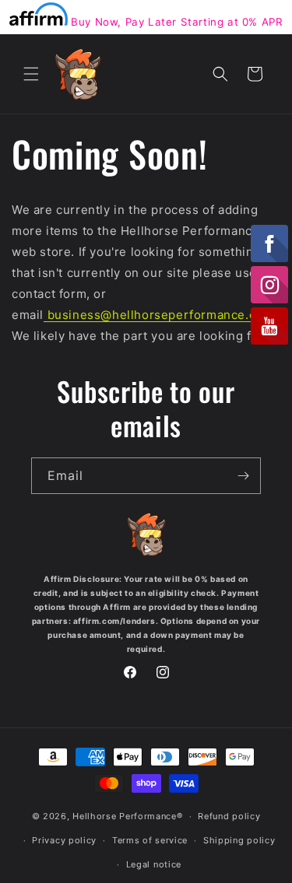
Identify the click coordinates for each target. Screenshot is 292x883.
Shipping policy (239, 840)
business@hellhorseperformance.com (158, 314)
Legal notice (153, 864)
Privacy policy (64, 840)
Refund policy (229, 816)
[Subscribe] (243, 475)
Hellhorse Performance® (127, 816)
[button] (31, 74)
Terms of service (150, 840)
